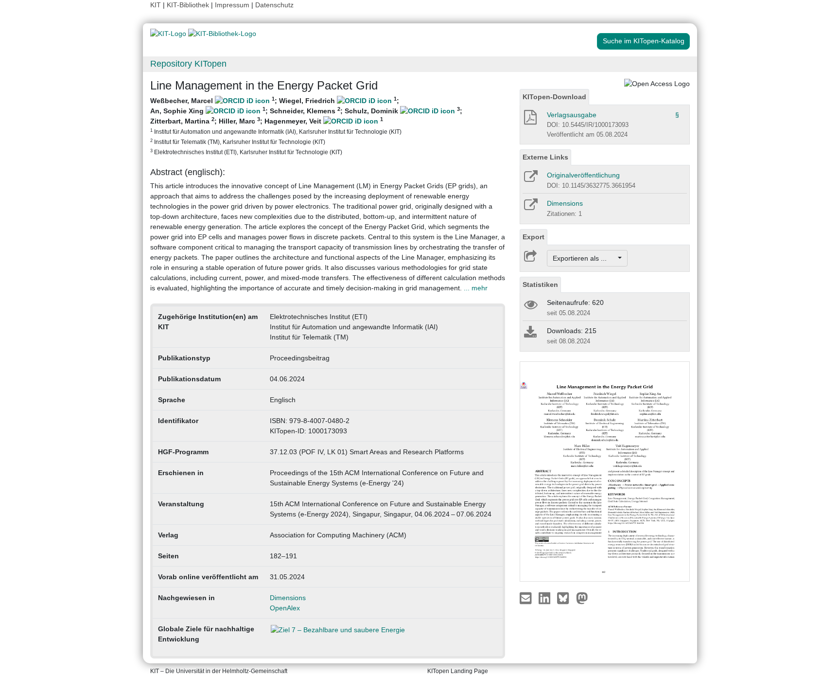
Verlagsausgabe (571, 115)
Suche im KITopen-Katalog (643, 41)
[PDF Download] (530, 120)
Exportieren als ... (584, 258)
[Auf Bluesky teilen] (565, 597)
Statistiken (540, 284)
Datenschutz (274, 5)
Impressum (232, 5)
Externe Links (545, 157)
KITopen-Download (554, 97)
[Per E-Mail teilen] (527, 597)
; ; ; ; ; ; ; (306, 125)
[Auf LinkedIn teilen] (546, 597)
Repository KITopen (188, 64)
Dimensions (288, 598)
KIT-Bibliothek (189, 5)
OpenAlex (285, 608)
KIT (155, 5)
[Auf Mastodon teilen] (582, 597)
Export (533, 237)
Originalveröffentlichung (583, 175)
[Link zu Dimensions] (530, 208)
